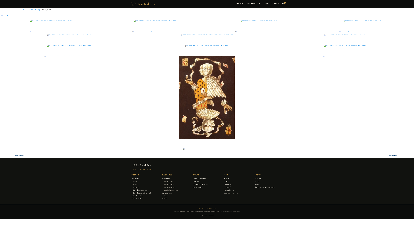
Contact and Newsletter (199, 178)
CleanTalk (211, 215)
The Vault (240, 4)
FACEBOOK (201, 208)
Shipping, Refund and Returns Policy (265, 187)
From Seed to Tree (229, 190)
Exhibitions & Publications (200, 184)
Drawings (135, 184)
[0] (283, 4)
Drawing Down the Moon (231, 193)
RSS (215, 208)
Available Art (271, 4)
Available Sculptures (169, 187)
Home (24, 10)
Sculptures (136, 187)
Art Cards (164, 196)
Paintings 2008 (393, 155)
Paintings (37, 10)
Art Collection (135, 178)
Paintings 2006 (19, 155)
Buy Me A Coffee (197, 187)
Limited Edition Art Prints (171, 190)
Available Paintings (169, 181)
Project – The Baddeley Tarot (139, 190)
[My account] (279, 4)
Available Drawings (169, 184)
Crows (225, 181)
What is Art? (227, 187)
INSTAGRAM (209, 208)
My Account (258, 178)
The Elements (227, 184)
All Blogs (226, 178)
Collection (31, 10)
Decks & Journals (167, 193)
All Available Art (166, 178)
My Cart (257, 181)
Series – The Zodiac (137, 199)
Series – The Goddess (137, 196)
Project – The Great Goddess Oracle (141, 193)
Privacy (257, 184)
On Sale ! (164, 199)
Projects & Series (254, 4)
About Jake (196, 181)
